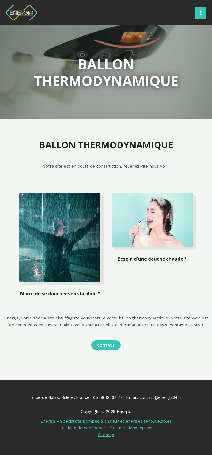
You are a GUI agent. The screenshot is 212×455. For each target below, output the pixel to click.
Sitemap (106, 434)
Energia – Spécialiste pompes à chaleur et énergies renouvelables (106, 421)
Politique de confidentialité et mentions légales (106, 427)
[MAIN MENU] (200, 13)
